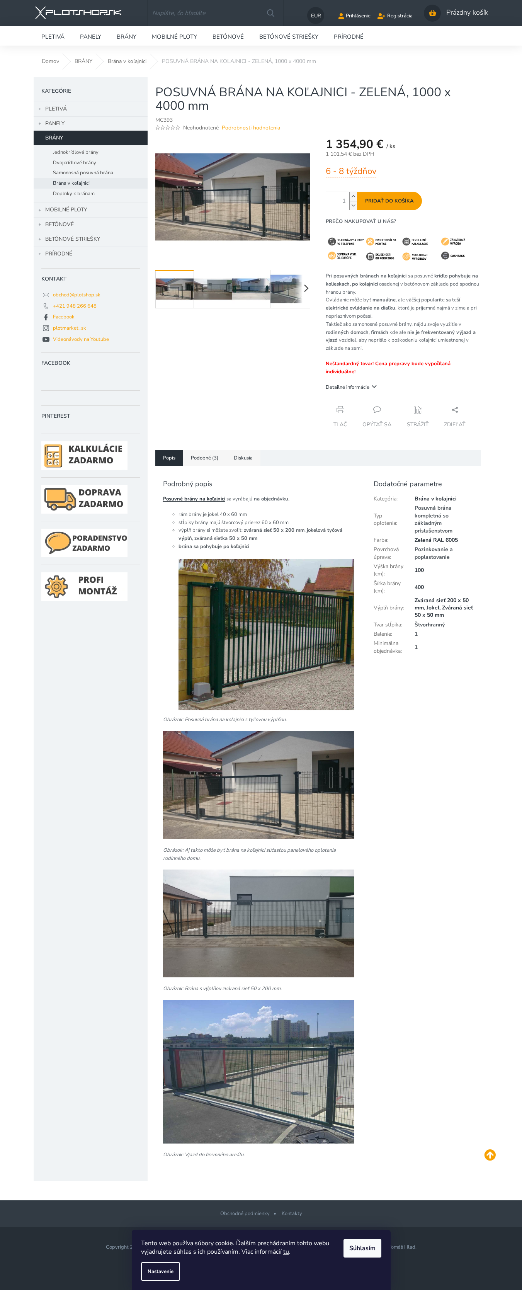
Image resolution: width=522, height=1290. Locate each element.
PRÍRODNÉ (58, 253)
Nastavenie (160, 1271)
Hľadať (270, 13)
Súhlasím (362, 1248)
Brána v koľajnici (71, 183)
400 (419, 587)
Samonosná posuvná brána (83, 172)
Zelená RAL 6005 (436, 540)
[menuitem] (53, 36)
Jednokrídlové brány (76, 152)
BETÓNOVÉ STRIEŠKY (72, 239)
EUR (316, 15)
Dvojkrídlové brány (74, 162)
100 (419, 570)
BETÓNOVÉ (59, 224)
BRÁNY (54, 137)
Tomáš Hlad (401, 1247)
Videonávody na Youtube (81, 339)
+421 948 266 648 (75, 306)
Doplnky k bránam (74, 193)
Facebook (64, 316)
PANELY (55, 123)
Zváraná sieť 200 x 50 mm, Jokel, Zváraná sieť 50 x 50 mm (444, 608)
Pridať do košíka (389, 200)
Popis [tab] (169, 457)
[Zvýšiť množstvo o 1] (353, 196)
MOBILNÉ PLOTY (66, 209)
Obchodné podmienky (245, 1213)
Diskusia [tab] (243, 457)
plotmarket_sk (69, 328)
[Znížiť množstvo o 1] (353, 205)
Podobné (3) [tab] (204, 457)
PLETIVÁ (56, 108)
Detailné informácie (347, 387)
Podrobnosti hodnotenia (251, 127)
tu (286, 1251)
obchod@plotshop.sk (76, 294)
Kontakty (292, 1213)
